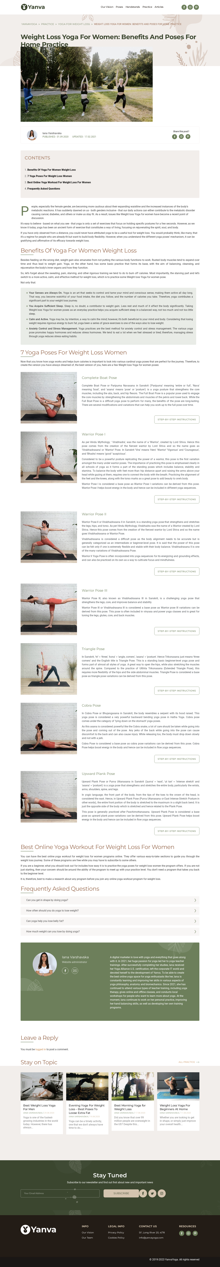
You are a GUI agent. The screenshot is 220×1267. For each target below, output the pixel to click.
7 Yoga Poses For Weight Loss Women (49, 176)
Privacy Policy (116, 1232)
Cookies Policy (116, 1237)
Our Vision (107, 6)
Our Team (87, 1237)
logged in (40, 1049)
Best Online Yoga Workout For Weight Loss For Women (59, 182)
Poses (119, 6)
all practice (187, 1062)
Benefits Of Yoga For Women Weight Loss (51, 169)
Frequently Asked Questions (43, 188)
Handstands (133, 6)
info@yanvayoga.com (151, 1237)
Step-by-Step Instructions (177, 419)
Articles (159, 6)
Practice (147, 6)
